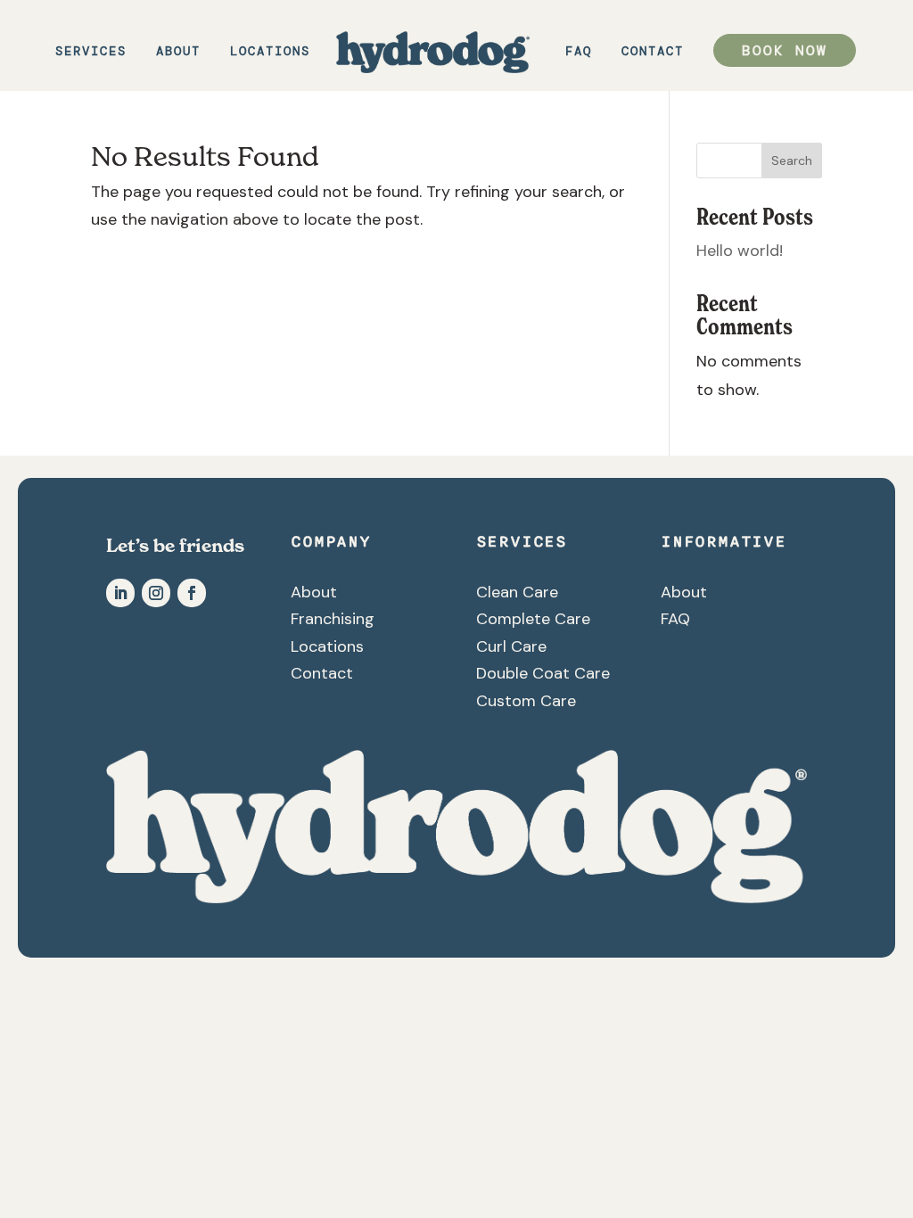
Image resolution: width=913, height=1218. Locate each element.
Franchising (332, 619)
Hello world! (739, 250)
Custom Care (526, 701)
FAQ (578, 52)
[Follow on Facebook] (191, 593)
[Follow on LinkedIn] (120, 593)
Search (791, 160)
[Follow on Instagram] (156, 593)
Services (91, 52)
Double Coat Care (543, 673)
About (178, 52)
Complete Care (533, 619)
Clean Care (517, 592)
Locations (270, 52)
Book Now (784, 50)
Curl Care (511, 646)
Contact (652, 52)
